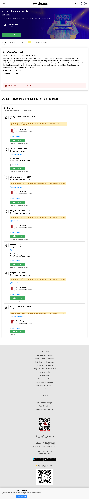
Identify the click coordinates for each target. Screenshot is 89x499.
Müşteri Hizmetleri (44, 379)
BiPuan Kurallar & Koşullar (44, 359)
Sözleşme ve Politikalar (44, 365)
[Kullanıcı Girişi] (85, 4)
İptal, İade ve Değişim (44, 403)
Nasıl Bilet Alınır (44, 406)
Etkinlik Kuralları (17, 154)
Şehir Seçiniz (21, 496)
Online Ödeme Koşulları (44, 385)
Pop (4, 14)
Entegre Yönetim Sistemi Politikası (44, 369)
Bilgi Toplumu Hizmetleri (44, 355)
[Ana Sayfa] (40, 4)
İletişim (44, 389)
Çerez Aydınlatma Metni (44, 382)
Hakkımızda (44, 375)
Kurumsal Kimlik (44, 372)
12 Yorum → (14, 27)
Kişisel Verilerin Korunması (44, 362)
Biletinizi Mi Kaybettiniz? (44, 409)
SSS (44, 399)
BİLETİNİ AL (11, 35)
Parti (8, 14)
